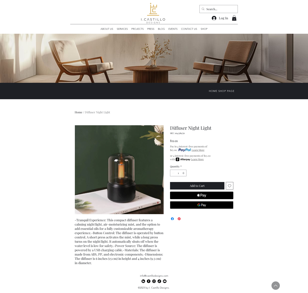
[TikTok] (159, 281)
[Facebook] (148, 281)
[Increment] (183, 173)
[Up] (275, 285)
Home (78, 112)
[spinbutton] (178, 173)
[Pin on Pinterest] (179, 219)
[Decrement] (173, 173)
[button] (234, 18)
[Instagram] (154, 281)
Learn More (198, 150)
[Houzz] (143, 281)
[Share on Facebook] (172, 219)
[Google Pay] (201, 205)
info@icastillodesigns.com (154, 275)
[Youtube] (164, 281)
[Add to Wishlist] (229, 186)
